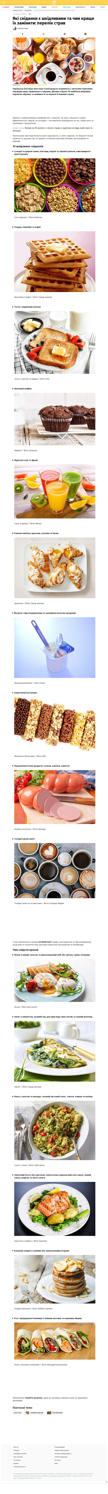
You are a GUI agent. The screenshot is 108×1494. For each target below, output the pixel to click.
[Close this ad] (106, 1482)
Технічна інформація (61, 1457)
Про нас (16, 1447)
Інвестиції (67, 7)
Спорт (102, 7)
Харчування (28, 10)
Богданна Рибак (22, 28)
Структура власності (20, 1466)
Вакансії (16, 1463)
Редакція (16, 1450)
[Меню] (4, 3)
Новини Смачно (18, 10)
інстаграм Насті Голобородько (34, 85)
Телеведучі (17, 1460)
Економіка (33, 7)
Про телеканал (18, 1457)
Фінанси (55, 7)
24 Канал (6, 7)
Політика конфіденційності (63, 1453)
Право (92, 7)
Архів (56, 1463)
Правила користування (62, 1450)
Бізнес (44, 7)
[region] (54, 1489)
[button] (23, 34)
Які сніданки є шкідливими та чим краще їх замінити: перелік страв (54, 10)
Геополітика (19, 7)
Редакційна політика (20, 1453)
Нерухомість (80, 7)
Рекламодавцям (60, 1447)
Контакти (57, 1460)
